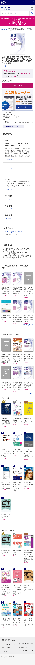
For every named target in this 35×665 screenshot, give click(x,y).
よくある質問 (6, 647)
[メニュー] (32, 2)
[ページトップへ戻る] (32, 662)
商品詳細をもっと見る (12, 126)
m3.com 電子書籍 (3, 30)
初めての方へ (23, 647)
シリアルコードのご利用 (26, 651)
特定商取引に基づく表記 (26, 644)
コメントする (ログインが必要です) (13, 232)
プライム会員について (8, 644)
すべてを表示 (27, 325)
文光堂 (4, 66)
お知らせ (4, 651)
